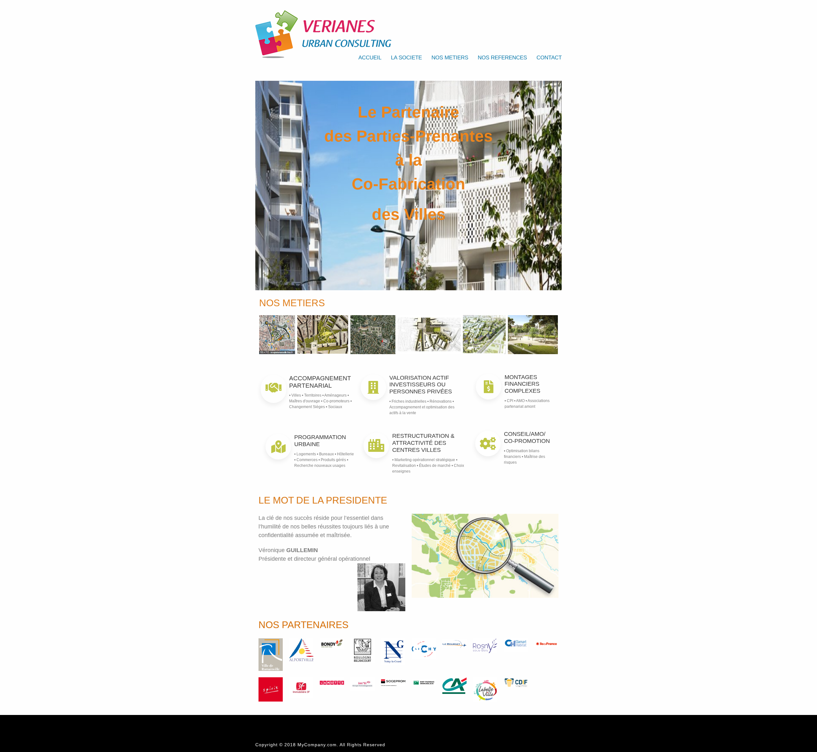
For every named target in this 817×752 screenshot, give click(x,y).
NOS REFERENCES (502, 58)
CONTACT (549, 58)
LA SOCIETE (406, 58)
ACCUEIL (369, 58)
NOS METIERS (449, 58)
